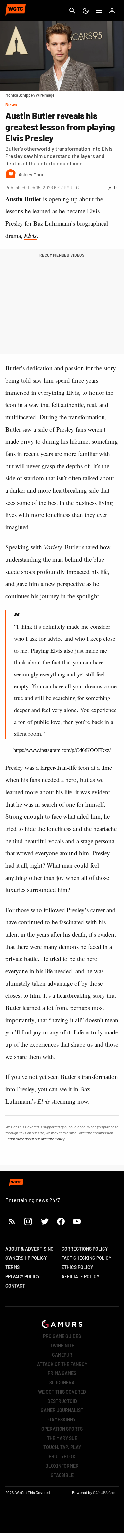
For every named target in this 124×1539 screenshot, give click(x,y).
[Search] (72, 10)
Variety (53, 547)
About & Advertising (29, 1249)
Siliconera (62, 1382)
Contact (15, 1286)
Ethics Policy (77, 1267)
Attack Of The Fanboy (62, 1364)
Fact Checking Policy (86, 1258)
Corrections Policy (85, 1249)
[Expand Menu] (98, 10)
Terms (12, 1267)
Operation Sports (62, 1429)
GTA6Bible (62, 1475)
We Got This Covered (62, 1392)
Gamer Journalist (62, 1410)
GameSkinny (62, 1419)
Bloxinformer (62, 1466)
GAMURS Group (106, 1492)
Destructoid (62, 1401)
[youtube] (77, 1221)
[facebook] (60, 1221)
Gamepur (62, 1355)
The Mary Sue (62, 1438)
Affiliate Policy (80, 1276)
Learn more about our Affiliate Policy (34, 1138)
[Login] (112, 10)
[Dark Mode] (85, 10)
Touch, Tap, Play (62, 1447)
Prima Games (62, 1373)
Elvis (30, 235)
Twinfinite (62, 1345)
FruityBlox (62, 1456)
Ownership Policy (26, 1258)
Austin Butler (23, 198)
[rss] (12, 1221)
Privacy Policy (22, 1276)
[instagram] (28, 1221)
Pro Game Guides (62, 1336)
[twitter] (44, 1221)
